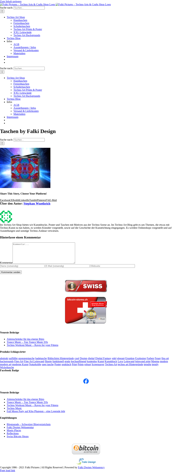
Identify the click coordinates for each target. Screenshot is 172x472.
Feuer (158, 358)
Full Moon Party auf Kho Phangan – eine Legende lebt (36, 411)
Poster (57, 364)
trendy (155, 364)
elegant (121, 358)
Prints (81, 364)
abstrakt (4, 358)
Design (83, 358)
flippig (48, 361)
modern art (5, 364)
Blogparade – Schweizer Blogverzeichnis (29, 424)
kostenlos (92, 361)
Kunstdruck (111, 361)
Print (74, 364)
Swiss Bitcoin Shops (18, 436)
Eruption (130, 358)
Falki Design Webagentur (20, 427)
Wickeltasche (7, 367)
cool (77, 358)
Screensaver (98, 364)
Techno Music (14, 408)
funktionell (58, 361)
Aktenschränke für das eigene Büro (25, 339)
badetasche (41, 358)
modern (164, 361)
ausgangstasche (26, 358)
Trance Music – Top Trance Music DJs (27, 342)
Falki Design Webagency (91, 467)
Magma (155, 361)
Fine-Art (18, 361)
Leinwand (129, 361)
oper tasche (48, 364)
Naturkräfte (35, 364)
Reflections (13, 433)
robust (87, 364)
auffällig (13, 358)
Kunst (101, 361)
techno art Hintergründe (130, 364)
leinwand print (142, 361)
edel (114, 358)
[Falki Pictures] (86, 383)
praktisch (66, 364)
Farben (150, 358)
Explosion (140, 358)
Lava (120, 361)
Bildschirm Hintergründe (61, 358)
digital (91, 358)
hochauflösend (78, 361)
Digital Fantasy (103, 358)
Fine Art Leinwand (34, 361)
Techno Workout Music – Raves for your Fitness (32, 345)
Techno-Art (111, 364)
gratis (67, 361)
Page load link (7, 470)
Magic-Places (14, 430)
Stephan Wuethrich (37, 203)
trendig (147, 364)
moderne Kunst (20, 364)
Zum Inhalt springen (11, 1)
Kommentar (6, 262)
